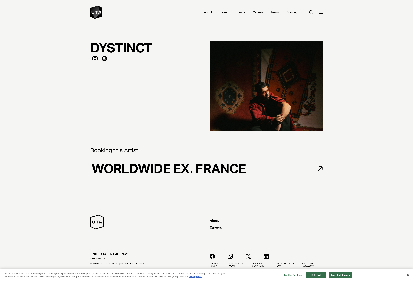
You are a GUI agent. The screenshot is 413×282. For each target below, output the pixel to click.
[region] (206, 275)
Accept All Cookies (340, 275)
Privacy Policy (195, 276)
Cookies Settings (293, 275)
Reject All (316, 275)
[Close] (407, 274)
